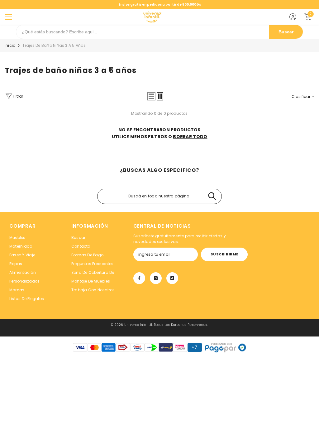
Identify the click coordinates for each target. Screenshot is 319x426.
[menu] (8, 17)
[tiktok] (172, 278)
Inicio (10, 45)
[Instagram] (156, 278)
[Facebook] (139, 278)
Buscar (286, 31)
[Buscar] (212, 196)
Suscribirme (224, 254)
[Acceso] (292, 16)
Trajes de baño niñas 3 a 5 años (53, 45)
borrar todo (190, 136)
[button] (151, 96)
